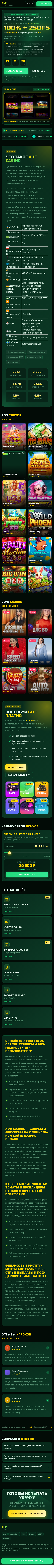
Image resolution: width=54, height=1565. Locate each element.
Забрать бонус (14, 71)
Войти (30, 4)
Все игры (7, 419)
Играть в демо (16, 767)
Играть (41, 1557)
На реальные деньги (19, 775)
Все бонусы (38, 71)
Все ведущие (9, 606)
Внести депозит (27, 874)
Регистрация (44, 4)
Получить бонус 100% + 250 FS (27, 1513)
